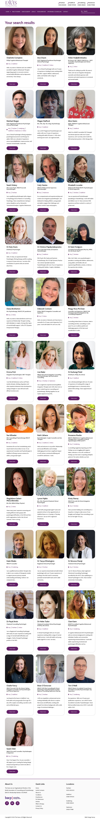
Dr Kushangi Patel (75, 372)
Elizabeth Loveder (75, 185)
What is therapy (40, 804)
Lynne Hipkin (42, 498)
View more (12, 84)
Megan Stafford (43, 121)
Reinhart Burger (13, 121)
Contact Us (39, 806)
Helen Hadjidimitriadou (77, 58)
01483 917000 (70, 796)
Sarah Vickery (12, 185)
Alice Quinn (72, 121)
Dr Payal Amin (12, 621)
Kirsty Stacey (73, 498)
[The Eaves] (11, 6)
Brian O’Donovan (44, 686)
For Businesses (41, 11)
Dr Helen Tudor (43, 621)
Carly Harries (42, 185)
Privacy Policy (39, 808)
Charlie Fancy (12, 686)
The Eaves (18, 817)
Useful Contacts (40, 790)
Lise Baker (41, 372)
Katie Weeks (11, 561)
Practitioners (16, 11)
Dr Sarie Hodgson (75, 247)
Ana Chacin (41, 58)
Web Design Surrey (90, 817)
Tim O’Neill (72, 686)
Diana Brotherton (13, 309)
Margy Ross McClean (76, 309)
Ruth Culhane (42, 435)
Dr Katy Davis (12, 247)
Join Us (34, 11)
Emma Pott (11, 372)
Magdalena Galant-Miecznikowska (14, 499)
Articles (38, 801)
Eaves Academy (26, 11)
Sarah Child (11, 749)
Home (7, 11)
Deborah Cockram (44, 309)
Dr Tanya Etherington (45, 561)
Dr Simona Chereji (75, 561)
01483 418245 (70, 803)
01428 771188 (69, 809)
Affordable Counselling (55, 11)
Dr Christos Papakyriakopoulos (49, 247)
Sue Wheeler (11, 435)
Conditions (38, 795)
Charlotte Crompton (14, 58)
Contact (65, 11)
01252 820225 (70, 790)
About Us (38, 792)
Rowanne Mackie (75, 435)
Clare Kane (72, 621)
